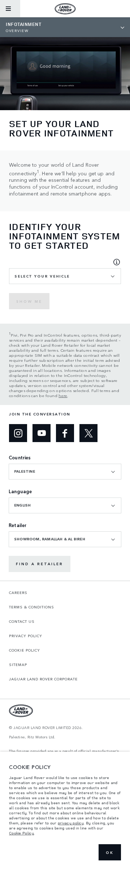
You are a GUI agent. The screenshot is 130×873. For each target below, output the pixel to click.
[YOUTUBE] (41, 433)
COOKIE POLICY (24, 650)
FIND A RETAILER (39, 563)
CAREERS (18, 592)
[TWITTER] (88, 433)
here (62, 395)
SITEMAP (18, 664)
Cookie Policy (21, 833)
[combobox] (65, 276)
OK (110, 852)
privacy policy (71, 822)
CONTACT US (22, 621)
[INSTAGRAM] (18, 433)
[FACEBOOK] (65, 433)
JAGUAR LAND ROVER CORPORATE (43, 678)
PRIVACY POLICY (25, 635)
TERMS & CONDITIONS (31, 606)
